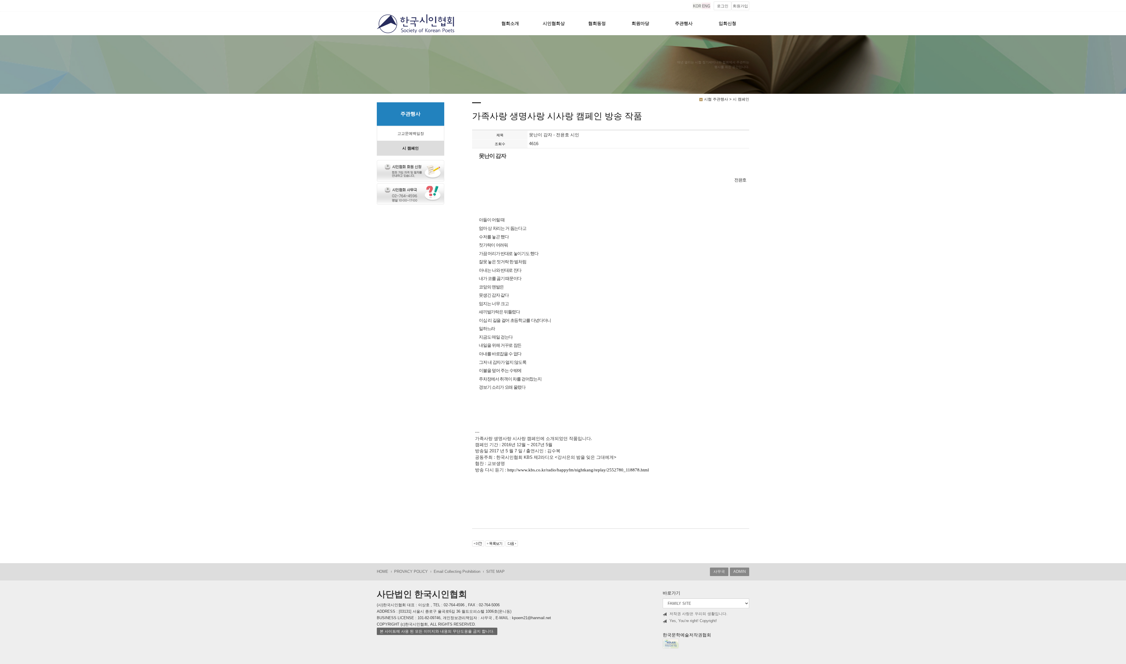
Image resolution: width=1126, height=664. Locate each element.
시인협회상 (554, 23)
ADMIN (739, 571)
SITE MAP (495, 571)
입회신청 (727, 23)
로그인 (722, 6)
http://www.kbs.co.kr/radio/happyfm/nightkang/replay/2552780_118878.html (578, 470)
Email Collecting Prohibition (457, 571)
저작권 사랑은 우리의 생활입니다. (698, 614)
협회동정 (597, 23)
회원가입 (740, 6)
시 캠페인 (410, 148)
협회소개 (510, 23)
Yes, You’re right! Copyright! (693, 621)
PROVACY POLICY (411, 571)
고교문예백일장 (410, 133)
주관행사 (684, 23)
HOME (382, 571)
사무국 (719, 571)
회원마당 (640, 23)
